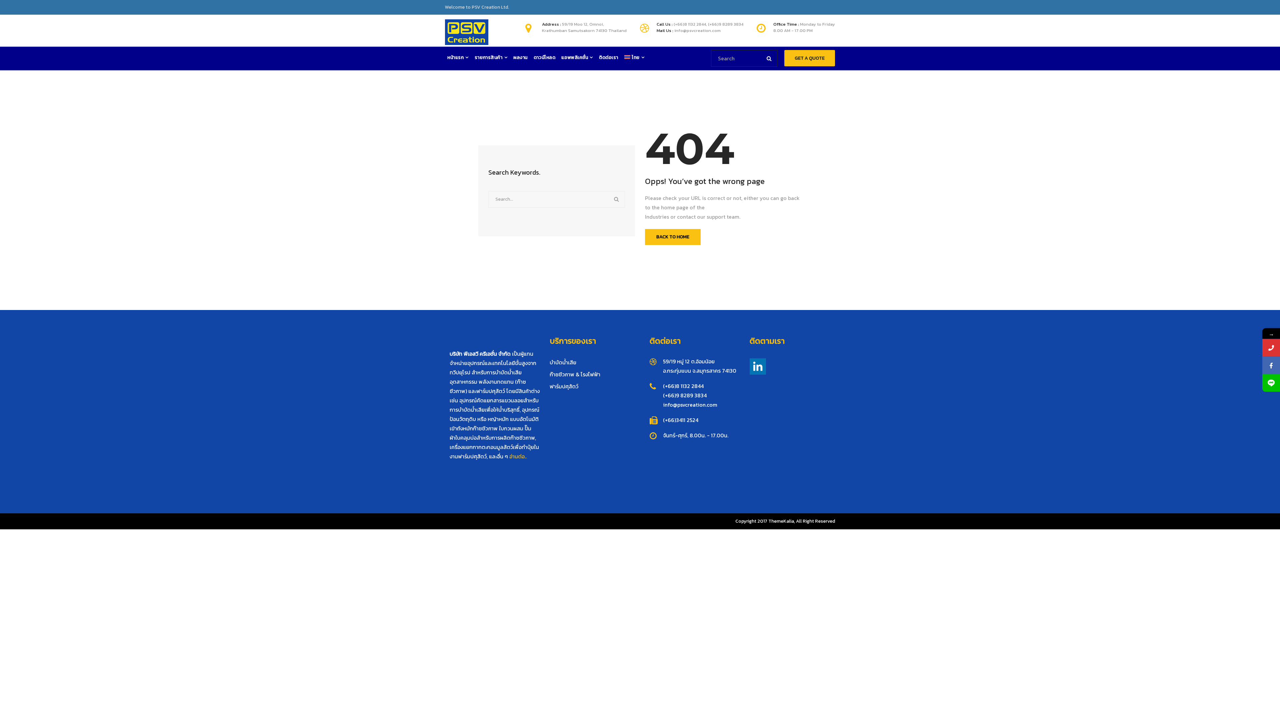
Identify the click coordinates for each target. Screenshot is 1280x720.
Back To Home (672, 236)
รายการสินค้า (489, 57)
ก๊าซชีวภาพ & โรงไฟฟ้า (575, 374)
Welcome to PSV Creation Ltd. (477, 7)
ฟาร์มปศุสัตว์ (564, 386)
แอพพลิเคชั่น (574, 57)
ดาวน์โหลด (544, 57)
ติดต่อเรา (608, 57)
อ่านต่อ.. (518, 456)
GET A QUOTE (810, 58)
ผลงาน (520, 57)
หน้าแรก (455, 57)
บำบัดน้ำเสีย (563, 362)
